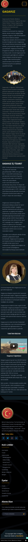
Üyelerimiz (5, 469)
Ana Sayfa (5, 450)
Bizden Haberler (7, 472)
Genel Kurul (6, 462)
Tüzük (3, 452)
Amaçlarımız (6, 467)
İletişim (4, 474)
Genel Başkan (7, 457)
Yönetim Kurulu (7, 465)
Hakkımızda (5, 455)
